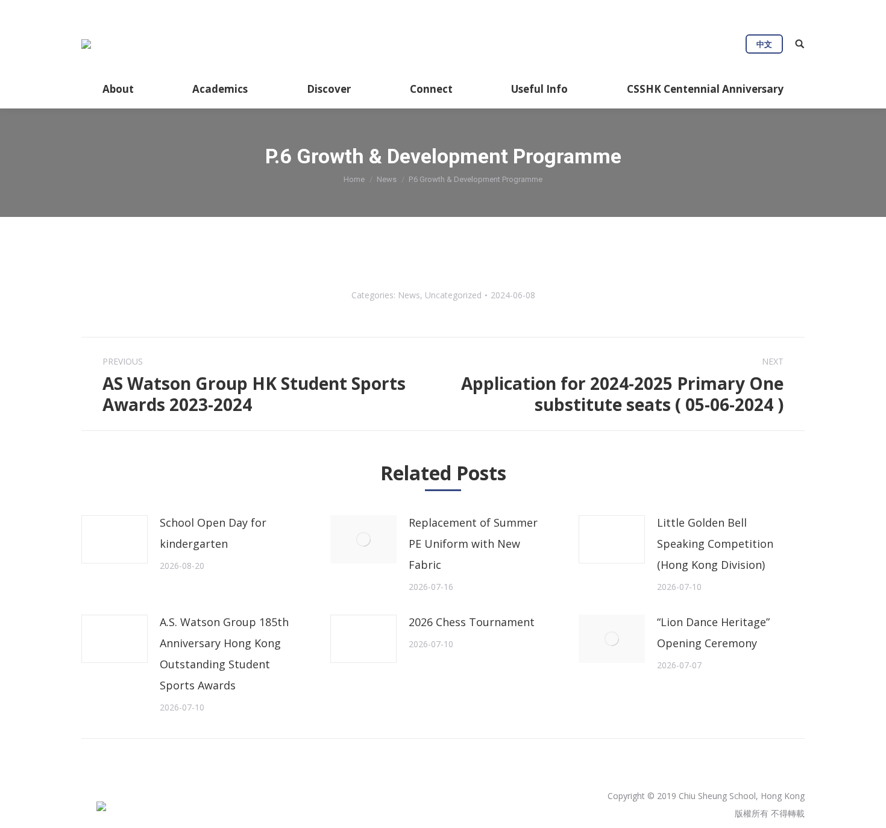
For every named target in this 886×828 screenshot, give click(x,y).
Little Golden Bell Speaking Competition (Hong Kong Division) (715, 543)
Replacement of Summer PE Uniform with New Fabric (473, 543)
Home (354, 179)
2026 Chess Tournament (472, 622)
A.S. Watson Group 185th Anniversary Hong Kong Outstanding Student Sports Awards (224, 653)
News (387, 179)
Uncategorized (453, 295)
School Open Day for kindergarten (213, 533)
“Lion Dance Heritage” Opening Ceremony (713, 632)
